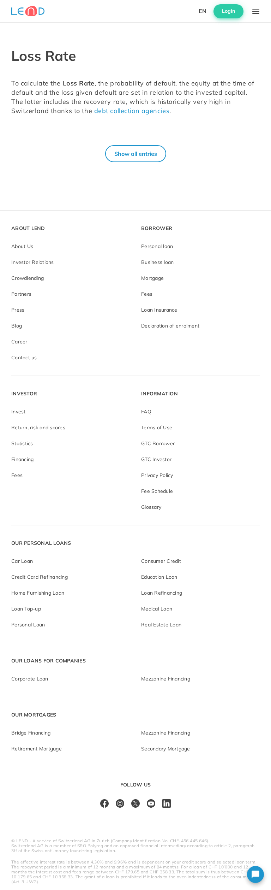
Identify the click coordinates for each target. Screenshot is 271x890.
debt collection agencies (132, 111)
